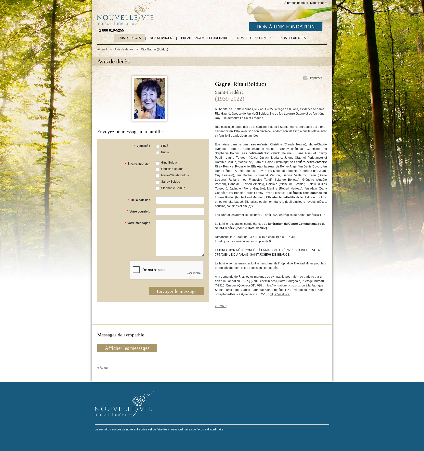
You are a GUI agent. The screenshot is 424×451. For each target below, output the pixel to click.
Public (165, 152)
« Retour (220, 306)
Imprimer (316, 78)
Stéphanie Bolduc (173, 188)
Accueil (102, 49)
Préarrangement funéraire (204, 38)
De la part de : (139, 200)
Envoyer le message (177, 291)
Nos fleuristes (293, 38)
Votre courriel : (138, 211)
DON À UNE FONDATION (285, 27)
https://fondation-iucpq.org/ (282, 285)
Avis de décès (130, 38)
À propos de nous (296, 3)
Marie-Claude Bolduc (175, 175)
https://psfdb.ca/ (280, 294)
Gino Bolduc (169, 162)
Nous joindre (318, 3)
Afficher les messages (127, 348)
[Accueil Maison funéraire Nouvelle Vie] (125, 12)
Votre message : (137, 223)
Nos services (161, 38)
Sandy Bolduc (170, 181)
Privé (164, 145)
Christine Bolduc (172, 168)
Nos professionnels (254, 38)
